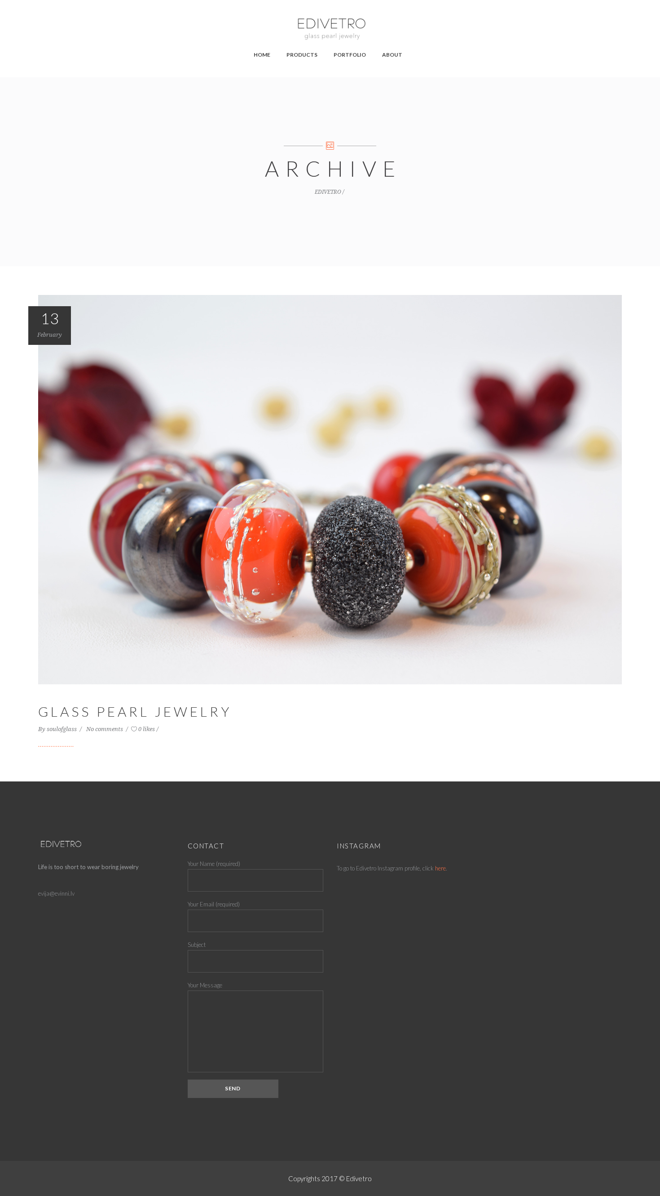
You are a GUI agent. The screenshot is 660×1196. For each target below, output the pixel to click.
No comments (105, 729)
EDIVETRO (328, 192)
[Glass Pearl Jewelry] (330, 488)
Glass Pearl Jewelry (135, 711)
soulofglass (62, 729)
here (440, 868)
